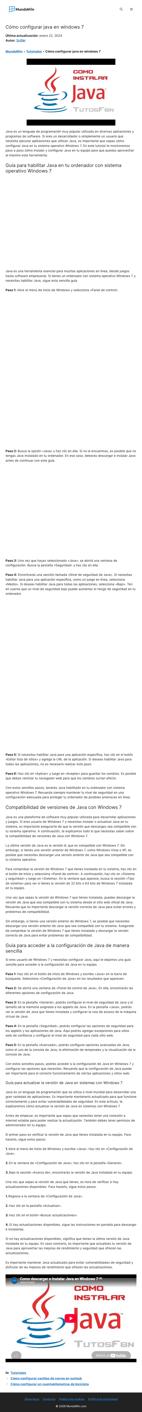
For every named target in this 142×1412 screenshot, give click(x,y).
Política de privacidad (103, 1399)
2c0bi (20, 40)
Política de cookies (71, 1399)
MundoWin (14, 51)
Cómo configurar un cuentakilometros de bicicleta (50, 1384)
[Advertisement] (71, 204)
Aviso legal (32, 1399)
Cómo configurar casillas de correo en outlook (46, 1378)
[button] (121, 9)
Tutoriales (34, 51)
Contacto (49, 1399)
